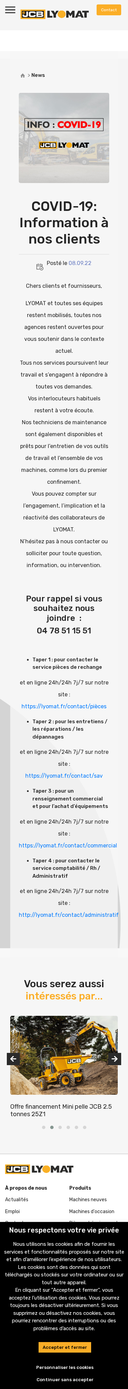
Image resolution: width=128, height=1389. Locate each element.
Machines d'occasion (91, 1211)
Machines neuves (88, 1200)
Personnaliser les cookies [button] (65, 1367)
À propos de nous (26, 1188)
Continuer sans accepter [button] (65, 1379)
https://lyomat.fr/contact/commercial (68, 845)
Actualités (16, 1200)
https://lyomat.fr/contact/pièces (64, 706)
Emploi (12, 1211)
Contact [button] (109, 9)
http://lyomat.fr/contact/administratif (69, 915)
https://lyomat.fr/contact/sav (64, 776)
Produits (80, 1188)
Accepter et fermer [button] (65, 1347)
